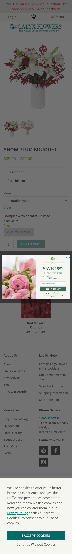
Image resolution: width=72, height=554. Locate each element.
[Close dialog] (67, 257)
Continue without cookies (36, 544)
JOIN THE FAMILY (53, 289)
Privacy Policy (17, 513)
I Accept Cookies (36, 535)
